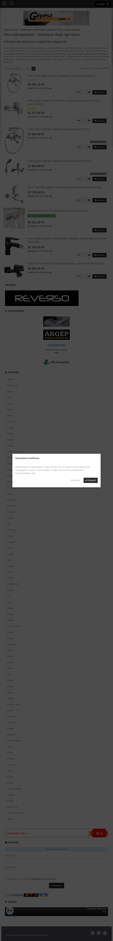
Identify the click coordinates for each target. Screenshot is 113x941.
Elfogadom (91, 480)
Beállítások (75, 480)
